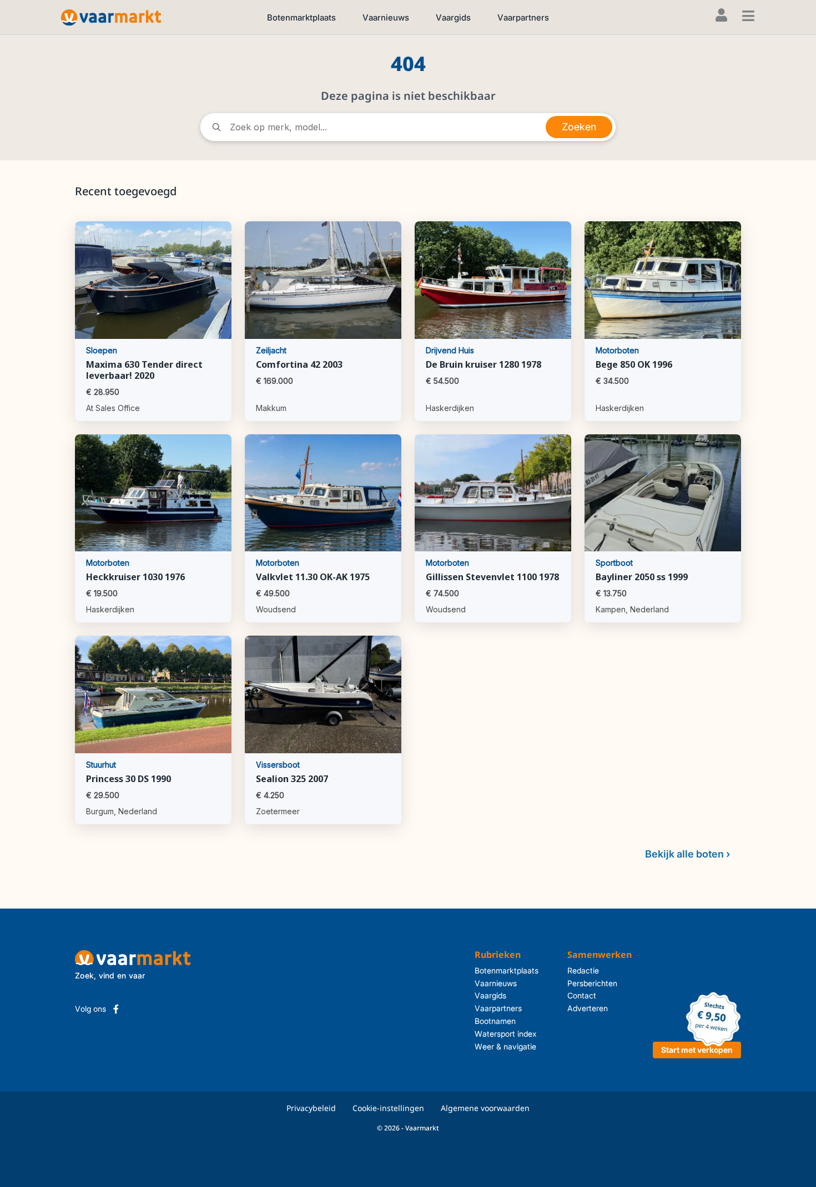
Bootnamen (495, 1021)
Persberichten (592, 983)
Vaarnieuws (385, 17)
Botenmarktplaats (301, 17)
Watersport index (506, 1033)
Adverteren (587, 1008)
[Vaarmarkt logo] (111, 17)
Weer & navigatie (505, 1046)
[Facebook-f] (116, 1009)
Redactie (583, 970)
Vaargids (453, 17)
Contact (581, 995)
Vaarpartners (523, 17)
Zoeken (579, 127)
